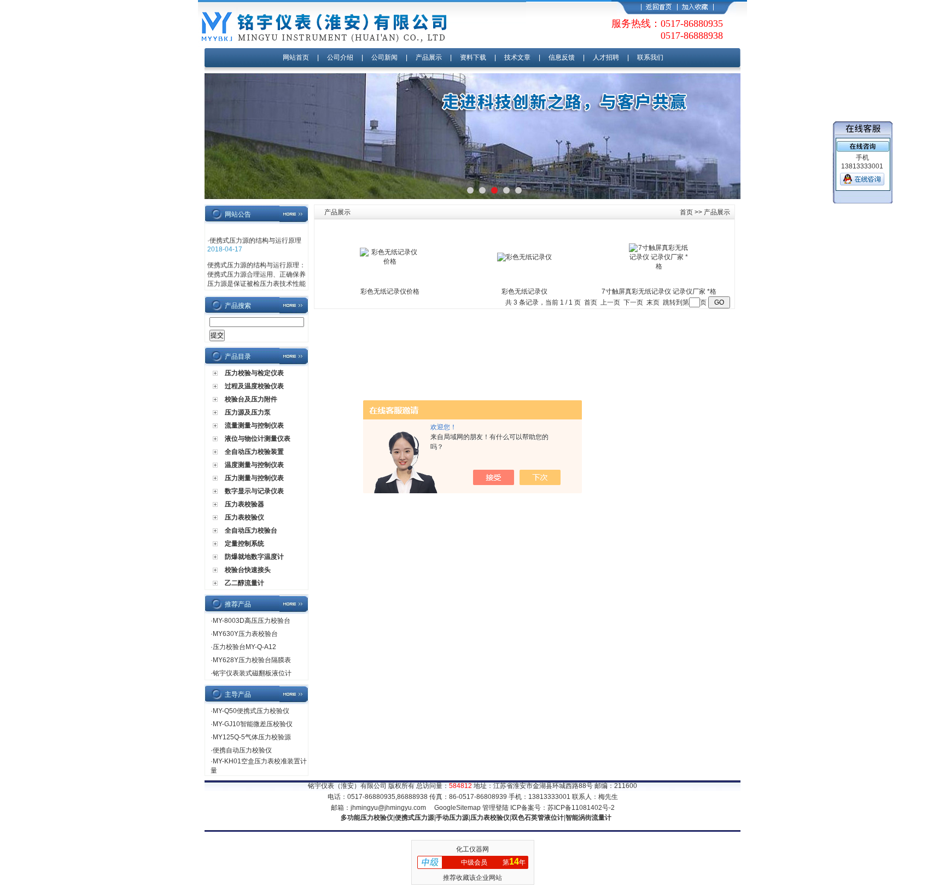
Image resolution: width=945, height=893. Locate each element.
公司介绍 (340, 57)
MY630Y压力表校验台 (245, 634)
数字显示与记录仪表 (254, 491)
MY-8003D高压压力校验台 (251, 620)
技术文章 (517, 57)
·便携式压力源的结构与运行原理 (254, 237)
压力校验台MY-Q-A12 (244, 647)
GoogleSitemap (457, 808)
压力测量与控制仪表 (254, 478)
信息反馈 (562, 57)
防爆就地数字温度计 (254, 557)
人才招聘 (606, 57)
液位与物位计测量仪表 (257, 438)
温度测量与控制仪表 (254, 465)
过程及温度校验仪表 (254, 386)
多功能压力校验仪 (367, 817)
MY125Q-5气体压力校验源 (252, 737)
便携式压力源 (414, 817)
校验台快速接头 (248, 570)
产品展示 (429, 57)
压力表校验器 (244, 504)
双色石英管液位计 (537, 817)
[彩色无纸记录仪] (524, 257)
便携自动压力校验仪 (242, 750)
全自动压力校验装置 (254, 452)
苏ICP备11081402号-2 (581, 808)
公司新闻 (385, 57)
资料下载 (473, 57)
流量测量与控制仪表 (254, 425)
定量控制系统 (244, 543)
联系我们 (650, 57)
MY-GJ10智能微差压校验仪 (253, 724)
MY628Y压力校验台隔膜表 (252, 660)
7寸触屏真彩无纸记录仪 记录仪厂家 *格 (659, 291)
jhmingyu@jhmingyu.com (388, 808)
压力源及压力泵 (248, 412)
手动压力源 (452, 817)
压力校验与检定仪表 (254, 373)
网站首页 (296, 57)
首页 (686, 212)
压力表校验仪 (244, 517)
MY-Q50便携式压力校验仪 (251, 711)
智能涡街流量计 (588, 817)
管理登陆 (495, 808)
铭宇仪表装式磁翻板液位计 (252, 673)
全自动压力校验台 (251, 530)
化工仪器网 (472, 849)
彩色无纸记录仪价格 (389, 291)
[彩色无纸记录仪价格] (390, 261)
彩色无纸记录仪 (524, 291)
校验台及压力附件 (251, 399)
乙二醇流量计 (244, 583)
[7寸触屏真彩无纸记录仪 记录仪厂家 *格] (659, 266)
